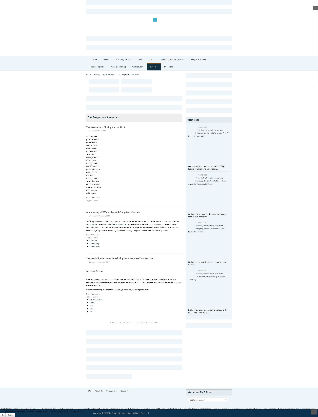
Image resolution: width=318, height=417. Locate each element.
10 (151, 322)
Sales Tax (93, 240)
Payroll (92, 302)
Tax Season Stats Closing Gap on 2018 (105, 127)
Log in (90, 19)
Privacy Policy (111, 391)
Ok (3, 415)
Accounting (94, 243)
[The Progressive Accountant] (109, 28)
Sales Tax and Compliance (118, 224)
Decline (10, 415)
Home (88, 75)
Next (156, 322)
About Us (99, 391)
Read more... (91, 197)
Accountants (94, 246)
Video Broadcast (109, 75)
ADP (91, 308)
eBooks (97, 75)
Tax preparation (96, 299)
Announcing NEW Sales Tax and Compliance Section (113, 212)
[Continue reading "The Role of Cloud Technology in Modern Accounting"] (208, 295)
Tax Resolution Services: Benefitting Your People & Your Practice (119, 258)
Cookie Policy (126, 391)
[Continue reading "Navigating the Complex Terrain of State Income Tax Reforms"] (208, 247)
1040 (91, 305)
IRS (90, 311)
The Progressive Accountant (213, 130)
